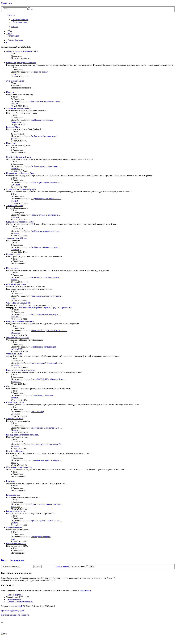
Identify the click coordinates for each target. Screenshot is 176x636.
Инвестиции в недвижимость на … (46, 182)
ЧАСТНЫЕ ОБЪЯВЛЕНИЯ (18, 303)
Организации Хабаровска (17, 337)
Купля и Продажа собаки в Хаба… (46, 520)
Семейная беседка (14, 527)
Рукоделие (10, 481)
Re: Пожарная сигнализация (43, 347)
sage (13, 539)
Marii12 (14, 201)
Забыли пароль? (63, 566)
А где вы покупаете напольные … (46, 199)
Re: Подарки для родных (42, 120)
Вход (3, 560)
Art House (15, 185)
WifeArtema (16, 122)
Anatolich (15, 249)
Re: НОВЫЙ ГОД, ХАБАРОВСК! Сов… (49, 331)
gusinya (14, 523)
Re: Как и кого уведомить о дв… (45, 231)
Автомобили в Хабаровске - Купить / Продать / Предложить (45, 307)
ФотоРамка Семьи (14, 354)
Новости (10, 92)
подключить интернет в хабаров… (46, 460)
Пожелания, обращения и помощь (21, 62)
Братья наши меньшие (16, 511)
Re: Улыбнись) (37, 412)
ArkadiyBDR (16, 349)
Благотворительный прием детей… (46, 444)
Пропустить (6, 3)
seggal (13, 298)
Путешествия (12, 268)
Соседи (9, 386)
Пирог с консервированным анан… (46, 504)
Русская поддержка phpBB (12, 610)
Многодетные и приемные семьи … (47, 101)
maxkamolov (85, 590)
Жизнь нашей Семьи (15, 81)
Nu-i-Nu (14, 104)
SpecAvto (15, 217)
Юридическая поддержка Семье (20, 222)
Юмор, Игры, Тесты (15, 402)
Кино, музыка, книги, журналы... (20, 370)
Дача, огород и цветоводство (19, 467)
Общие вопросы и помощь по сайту (22, 51)
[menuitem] (19, 20)
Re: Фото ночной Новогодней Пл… (46, 363)
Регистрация (17, 560)
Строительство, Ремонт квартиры (21, 189)
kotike (13, 462)
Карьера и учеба (13, 254)
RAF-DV (15, 317)
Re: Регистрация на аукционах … (45, 166)
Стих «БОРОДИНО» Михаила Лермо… (48, 379)
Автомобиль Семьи (14, 205)
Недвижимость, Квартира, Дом (20, 173)
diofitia (14, 280)
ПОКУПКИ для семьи (16, 284)
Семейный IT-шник (14, 451)
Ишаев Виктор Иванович (42, 395)
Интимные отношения (16, 543)
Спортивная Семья (14, 418)
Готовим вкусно (13, 495)
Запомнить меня (78, 566)
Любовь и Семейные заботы (18, 108)
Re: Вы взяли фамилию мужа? (44, 136)
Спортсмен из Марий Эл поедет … (46, 428)
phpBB (21, 606)
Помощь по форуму (39, 72)
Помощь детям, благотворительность (22, 435)
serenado (15, 233)
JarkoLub (15, 74)
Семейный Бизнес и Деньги (18, 157)
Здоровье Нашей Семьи (16, 238)
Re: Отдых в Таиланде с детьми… (46, 277)
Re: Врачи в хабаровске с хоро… (45, 247)
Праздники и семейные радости (20, 321)
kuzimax (14, 398)
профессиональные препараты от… (46, 296)
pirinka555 (15, 138)
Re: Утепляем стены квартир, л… (45, 314)
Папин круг (11, 143)
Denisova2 (15, 168)
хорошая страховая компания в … (45, 215)
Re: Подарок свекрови (41, 537)
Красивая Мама (13, 127)
